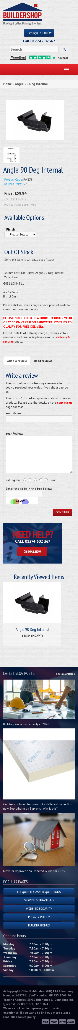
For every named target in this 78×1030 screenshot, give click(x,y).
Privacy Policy (39, 917)
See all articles (65, 674)
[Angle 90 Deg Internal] (35, 120)
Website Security (39, 909)
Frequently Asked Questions (39, 892)
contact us (64, 402)
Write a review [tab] (17, 361)
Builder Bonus (39, 925)
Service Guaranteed (39, 900)
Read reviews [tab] (43, 361)
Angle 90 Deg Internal (31, 84)
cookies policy (26, 1017)
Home (7, 84)
